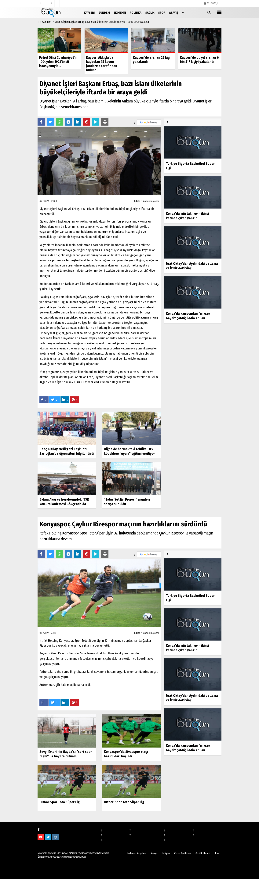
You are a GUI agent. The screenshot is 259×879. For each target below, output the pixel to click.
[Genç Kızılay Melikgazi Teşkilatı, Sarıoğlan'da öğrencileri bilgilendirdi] (67, 428)
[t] (183, 12)
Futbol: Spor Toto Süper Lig (59, 802)
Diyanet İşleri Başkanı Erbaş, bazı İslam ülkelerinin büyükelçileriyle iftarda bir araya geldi (102, 21)
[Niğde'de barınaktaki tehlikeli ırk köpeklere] (131, 428)
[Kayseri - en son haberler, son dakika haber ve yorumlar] (56, 12)
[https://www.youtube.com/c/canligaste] (41, 837)
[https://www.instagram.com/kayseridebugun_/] (55, 837)
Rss (217, 853)
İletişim (166, 853)
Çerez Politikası (182, 853)
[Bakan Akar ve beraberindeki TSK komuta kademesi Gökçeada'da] (67, 478)
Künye (154, 853)
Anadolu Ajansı (151, 201)
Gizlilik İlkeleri (202, 853)
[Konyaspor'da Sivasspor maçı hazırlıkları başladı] (131, 730)
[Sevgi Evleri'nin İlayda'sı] (67, 730)
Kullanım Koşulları (136, 853)
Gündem (46, 21)
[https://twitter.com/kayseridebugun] (48, 837)
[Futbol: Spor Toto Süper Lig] (67, 781)
